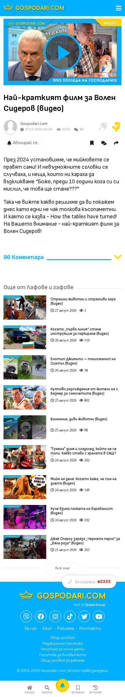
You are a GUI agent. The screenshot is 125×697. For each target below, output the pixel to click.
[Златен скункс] (116, 126)
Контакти (90, 628)
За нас (30, 628)
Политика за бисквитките (62, 655)
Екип (47, 628)
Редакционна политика (62, 643)
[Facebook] (41, 616)
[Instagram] (55, 616)
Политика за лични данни (62, 649)
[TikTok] (70, 616)
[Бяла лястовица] (102, 126)
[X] (84, 616)
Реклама (65, 628)
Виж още (62, 568)
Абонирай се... (26, 143)
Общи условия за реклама (63, 660)
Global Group (95, 605)
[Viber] (26, 616)
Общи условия (62, 637)
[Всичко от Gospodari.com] (10, 127)
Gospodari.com (33, 123)
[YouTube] (99, 616)
